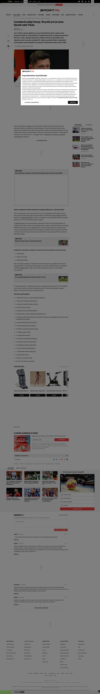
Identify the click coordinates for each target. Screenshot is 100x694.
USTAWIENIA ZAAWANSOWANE (32, 102)
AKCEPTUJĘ (73, 102)
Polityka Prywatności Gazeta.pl (65, 97)
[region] (50, 87)
